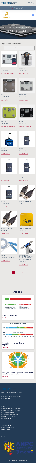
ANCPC (3, 436)
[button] (29, 3)
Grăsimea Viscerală (9, 315)
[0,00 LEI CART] (34, 3)
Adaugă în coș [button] (23, 73)
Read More (5, 317)
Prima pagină (7, 27)
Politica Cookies (5, 429)
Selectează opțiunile (8, 73)
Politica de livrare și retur (7, 427)
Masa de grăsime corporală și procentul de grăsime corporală (17, 373)
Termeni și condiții (6, 425)
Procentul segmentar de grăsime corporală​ (14, 344)
